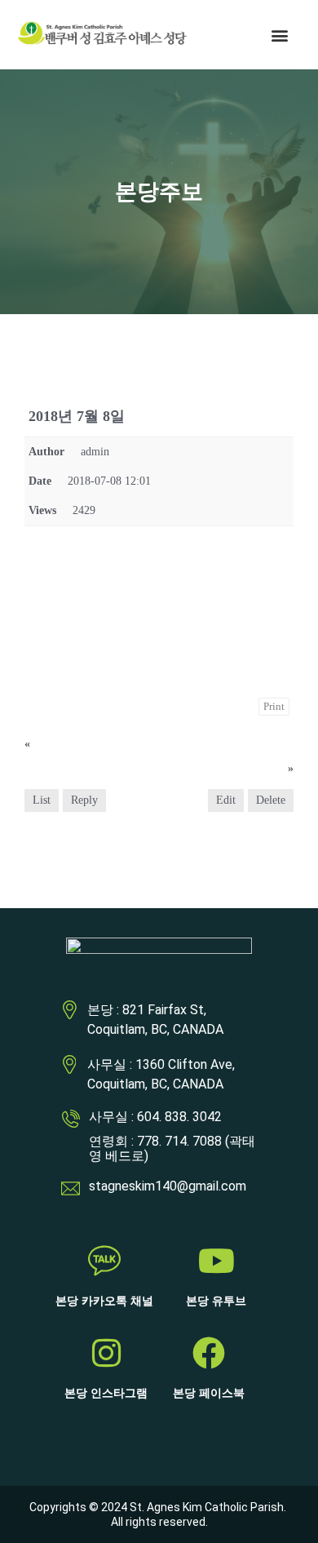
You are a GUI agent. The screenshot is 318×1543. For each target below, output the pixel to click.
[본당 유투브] (216, 1260)
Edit (226, 800)
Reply (84, 800)
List (42, 800)
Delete (270, 800)
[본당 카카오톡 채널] (104, 1260)
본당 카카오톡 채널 (104, 1301)
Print (274, 706)
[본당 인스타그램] (106, 1353)
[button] (280, 34)
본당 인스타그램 (106, 1393)
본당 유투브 (216, 1301)
